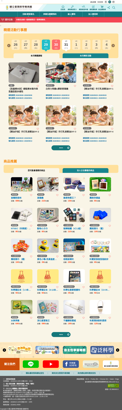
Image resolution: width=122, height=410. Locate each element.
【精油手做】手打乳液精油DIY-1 (98, 89)
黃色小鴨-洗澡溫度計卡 (47, 259)
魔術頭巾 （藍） (97, 228)
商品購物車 (102, 9)
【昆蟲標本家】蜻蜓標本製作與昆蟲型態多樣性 (23, 90)
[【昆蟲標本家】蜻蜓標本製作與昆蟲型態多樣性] (24, 72)
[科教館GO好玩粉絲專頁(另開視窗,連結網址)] (71, 364)
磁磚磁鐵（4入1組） (72, 228)
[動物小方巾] (48, 215)
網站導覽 (93, 2)
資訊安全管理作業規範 (61, 373)
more (61, 148)
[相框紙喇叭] (74, 246)
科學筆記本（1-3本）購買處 (21, 290)
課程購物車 (93, 9)
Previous (8, 45)
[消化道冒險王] (48, 307)
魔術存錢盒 (95, 198)
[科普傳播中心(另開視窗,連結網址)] (91, 364)
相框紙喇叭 (68, 259)
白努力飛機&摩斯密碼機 (57, 89)
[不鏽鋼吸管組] (74, 307)
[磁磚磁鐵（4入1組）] (74, 215)
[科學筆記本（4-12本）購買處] (48, 276)
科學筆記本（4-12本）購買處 (47, 290)
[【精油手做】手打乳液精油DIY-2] (24, 115)
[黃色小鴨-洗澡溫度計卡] (48, 246)
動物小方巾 (42, 228)
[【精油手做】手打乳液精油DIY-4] (98, 115)
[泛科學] (102, 350)
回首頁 (63, 9)
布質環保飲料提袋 (98, 320)
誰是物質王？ (69, 198)
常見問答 (100, 2)
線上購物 (71, 14)
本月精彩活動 (85, 56)
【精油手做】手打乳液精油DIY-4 (98, 131)
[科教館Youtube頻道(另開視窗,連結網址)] (51, 364)
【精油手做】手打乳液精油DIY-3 (61, 131)
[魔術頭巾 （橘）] (21, 246)
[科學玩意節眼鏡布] (74, 276)
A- (106, 2)
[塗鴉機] (48, 184)
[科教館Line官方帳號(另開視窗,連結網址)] (31, 364)
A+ (113, 2)
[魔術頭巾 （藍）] (100, 215)
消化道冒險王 (43, 320)
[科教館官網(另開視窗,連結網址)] (111, 364)
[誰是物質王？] (74, 184)
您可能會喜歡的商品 (36, 170)
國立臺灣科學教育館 (19, 7)
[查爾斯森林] (21, 184)
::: (1, 1)
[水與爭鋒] (21, 307)
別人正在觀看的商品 (85, 170)
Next (113, 45)
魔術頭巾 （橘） (18, 259)
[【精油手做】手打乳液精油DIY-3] (61, 115)
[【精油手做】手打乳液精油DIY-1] (98, 72)
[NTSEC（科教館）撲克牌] (21, 215)
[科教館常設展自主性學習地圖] (75, 350)
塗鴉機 (40, 198)
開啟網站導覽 (61, 369)
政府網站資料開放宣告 (87, 373)
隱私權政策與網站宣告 (35, 373)
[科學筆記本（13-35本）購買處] (100, 276)
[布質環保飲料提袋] (100, 307)
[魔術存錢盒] (100, 184)
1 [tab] (61, 19)
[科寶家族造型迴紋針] (100, 246)
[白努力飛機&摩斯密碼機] (61, 72)
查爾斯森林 (16, 198)
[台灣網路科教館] (47, 350)
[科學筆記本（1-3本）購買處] (21, 276)
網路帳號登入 (72, 9)
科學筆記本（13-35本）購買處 (100, 290)
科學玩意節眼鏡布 (71, 290)
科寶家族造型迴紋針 (99, 259)
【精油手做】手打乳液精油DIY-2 (24, 131)
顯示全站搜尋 (114, 7)
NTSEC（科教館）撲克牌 (21, 228)
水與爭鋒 (15, 320)
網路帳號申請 (83, 9)
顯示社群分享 (108, 7)
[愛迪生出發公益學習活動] (20, 350)
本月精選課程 (36, 56)
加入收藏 (38, 86)
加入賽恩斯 (93, 14)
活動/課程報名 (28, 14)
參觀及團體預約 (50, 14)
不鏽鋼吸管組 (69, 320)
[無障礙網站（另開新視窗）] (93, 386)
